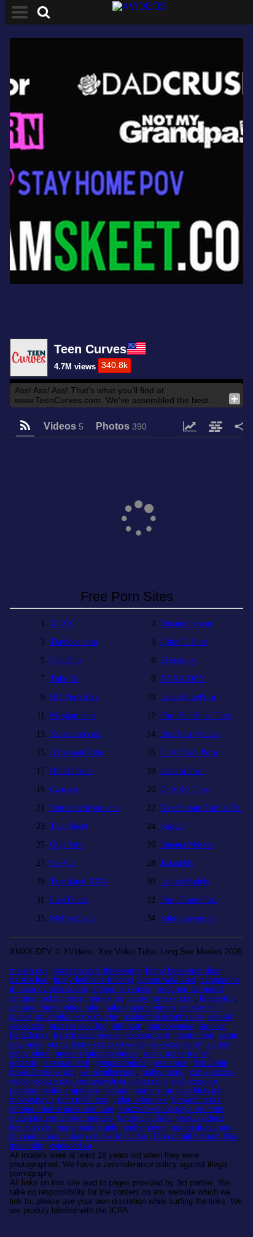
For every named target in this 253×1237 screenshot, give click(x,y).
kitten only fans (145, 1118)
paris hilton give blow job (178, 1090)
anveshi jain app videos (97, 1053)
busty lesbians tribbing (93, 979)
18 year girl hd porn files (195, 1136)
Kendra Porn (182, 771)
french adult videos (87, 1035)
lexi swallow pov (107, 1072)
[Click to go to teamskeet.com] (126, 162)
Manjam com (72, 715)
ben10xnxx (29, 1035)
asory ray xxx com (161, 998)
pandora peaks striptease (54, 1090)
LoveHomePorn (188, 697)
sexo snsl (171, 1062)
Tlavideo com (74, 641)
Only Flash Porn (188, 752)
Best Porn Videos (190, 734)
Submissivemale (188, 918)
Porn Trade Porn (189, 900)
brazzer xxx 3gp (77, 1026)
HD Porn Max (74, 697)
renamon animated (190, 989)
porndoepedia (170, 1026)
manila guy (29, 970)
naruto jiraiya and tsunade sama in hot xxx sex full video (121, 1132)
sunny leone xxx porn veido (96, 1044)
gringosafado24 (122, 1062)
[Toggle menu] (19, 12)
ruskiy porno (162, 1072)
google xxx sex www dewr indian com (100, 1081)
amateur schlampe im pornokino (66, 998)
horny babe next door (183, 970)
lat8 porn (126, 1026)
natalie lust (29, 979)
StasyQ (172, 826)
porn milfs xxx (83, 1099)
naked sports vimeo (140, 1007)
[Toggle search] (43, 12)
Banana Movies (186, 844)
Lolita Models (184, 881)
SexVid (62, 863)
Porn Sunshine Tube (195, 715)
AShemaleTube (76, 752)
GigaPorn (66, 844)
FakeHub (65, 660)
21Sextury (178, 660)
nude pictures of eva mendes (61, 1118)
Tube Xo (65, 678)
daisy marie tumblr (176, 1053)
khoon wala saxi (166, 979)
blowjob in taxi (197, 1099)
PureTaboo (68, 900)
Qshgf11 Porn (184, 641)
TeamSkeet (69, 826)
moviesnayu (31, 1099)
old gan (117, 1090)
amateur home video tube (55, 1007)
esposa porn (147, 1035)
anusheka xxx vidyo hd (77, 1016)
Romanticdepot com (84, 807)
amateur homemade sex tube (62, 1108)
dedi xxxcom (194, 1081)
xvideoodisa (70, 1145)
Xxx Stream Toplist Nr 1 (203, 807)
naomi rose (194, 1035)
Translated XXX (78, 881)
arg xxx (212, 1026)
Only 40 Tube (184, 789)
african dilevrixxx (122, 989)
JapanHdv (177, 863)
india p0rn (27, 1145)
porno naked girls (87, 1127)
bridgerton (217, 998)
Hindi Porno (71, 771)
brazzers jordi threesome (97, 970)
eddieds (23, 1062)
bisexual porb (66, 1062)
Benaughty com (187, 623)
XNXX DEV (182, 678)
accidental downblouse (163, 1016)
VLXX (62, 623)
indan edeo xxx (140, 1099)
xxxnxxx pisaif (175, 1044)
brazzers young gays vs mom (171, 1108)
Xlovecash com (76, 734)
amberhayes (144, 1127)
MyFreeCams (73, 918)
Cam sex (64, 789)
